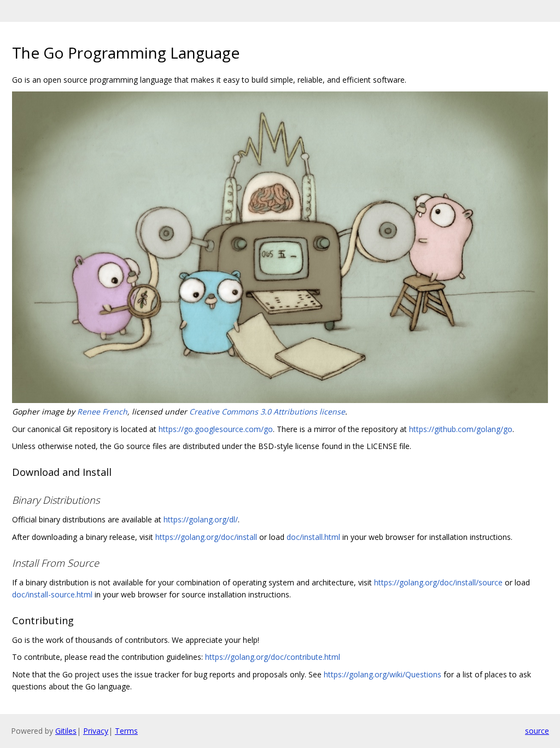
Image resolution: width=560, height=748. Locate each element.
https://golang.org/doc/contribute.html (272, 657)
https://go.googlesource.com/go (216, 429)
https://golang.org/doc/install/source (438, 582)
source (537, 731)
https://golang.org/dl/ (201, 519)
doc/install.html (313, 537)
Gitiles (66, 731)
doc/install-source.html (52, 594)
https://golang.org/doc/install (206, 537)
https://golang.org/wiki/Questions (382, 674)
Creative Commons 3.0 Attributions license (267, 411)
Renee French (102, 411)
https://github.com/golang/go (460, 429)
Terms (126, 731)
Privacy (95, 731)
